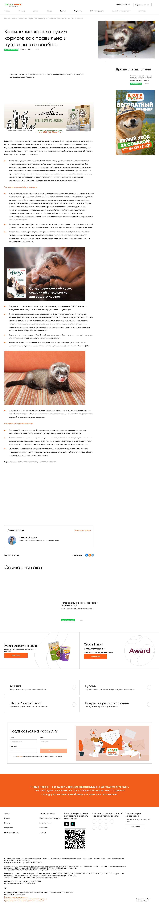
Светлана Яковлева (28, 537)
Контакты (142, 11)
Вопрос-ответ (45, 823)
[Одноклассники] (89, 555)
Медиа (7, 11)
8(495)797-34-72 (18, 870)
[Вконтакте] (94, 821)
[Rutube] (106, 827)
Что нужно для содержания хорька (18, 424)
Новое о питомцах (47, 813)
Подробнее (95, 656)
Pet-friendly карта (97, 11)
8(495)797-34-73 (31, 870)
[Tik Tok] (100, 827)
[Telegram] (92, 555)
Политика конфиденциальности (16, 897)
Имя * (41, 737)
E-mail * (12, 737)
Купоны (62, 11)
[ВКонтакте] (86, 555)
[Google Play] (73, 824)
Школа (49, 11)
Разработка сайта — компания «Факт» (143, 900)
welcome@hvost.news (49, 877)
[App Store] (66, 824)
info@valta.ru (58, 870)
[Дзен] (94, 827)
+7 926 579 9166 (35, 881)
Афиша (35, 11)
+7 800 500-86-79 (123, 5)
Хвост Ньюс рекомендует (121, 11)
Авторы (42, 832)
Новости (22, 11)
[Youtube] (100, 821)
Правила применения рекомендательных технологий (24, 901)
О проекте (78, 11)
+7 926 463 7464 (29, 883)
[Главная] (13, 4)
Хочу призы (16, 655)
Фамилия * (13, 746)
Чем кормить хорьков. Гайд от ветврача (20, 187)
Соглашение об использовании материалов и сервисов (25, 899)
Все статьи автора (83, 530)
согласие (20, 756)
